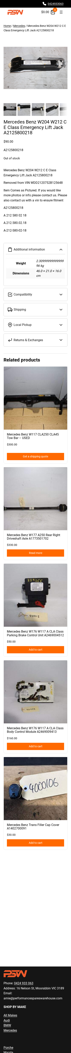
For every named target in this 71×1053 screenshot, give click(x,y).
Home (7, 26)
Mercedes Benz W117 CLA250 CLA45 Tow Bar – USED (33, 436)
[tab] (35, 204)
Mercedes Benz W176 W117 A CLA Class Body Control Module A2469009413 (35, 730)
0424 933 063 (23, 983)
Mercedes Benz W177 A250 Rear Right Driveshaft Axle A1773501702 (33, 536)
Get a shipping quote (35, 456)
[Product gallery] (35, 68)
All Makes (10, 1015)
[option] (24, 109)
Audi (7, 1020)
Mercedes (19, 26)
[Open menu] (61, 12)
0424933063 (56, 3)
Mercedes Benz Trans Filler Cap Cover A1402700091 (33, 826)
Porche (8, 1047)
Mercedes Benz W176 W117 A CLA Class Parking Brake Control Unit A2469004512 (35, 633)
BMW (7, 1025)
